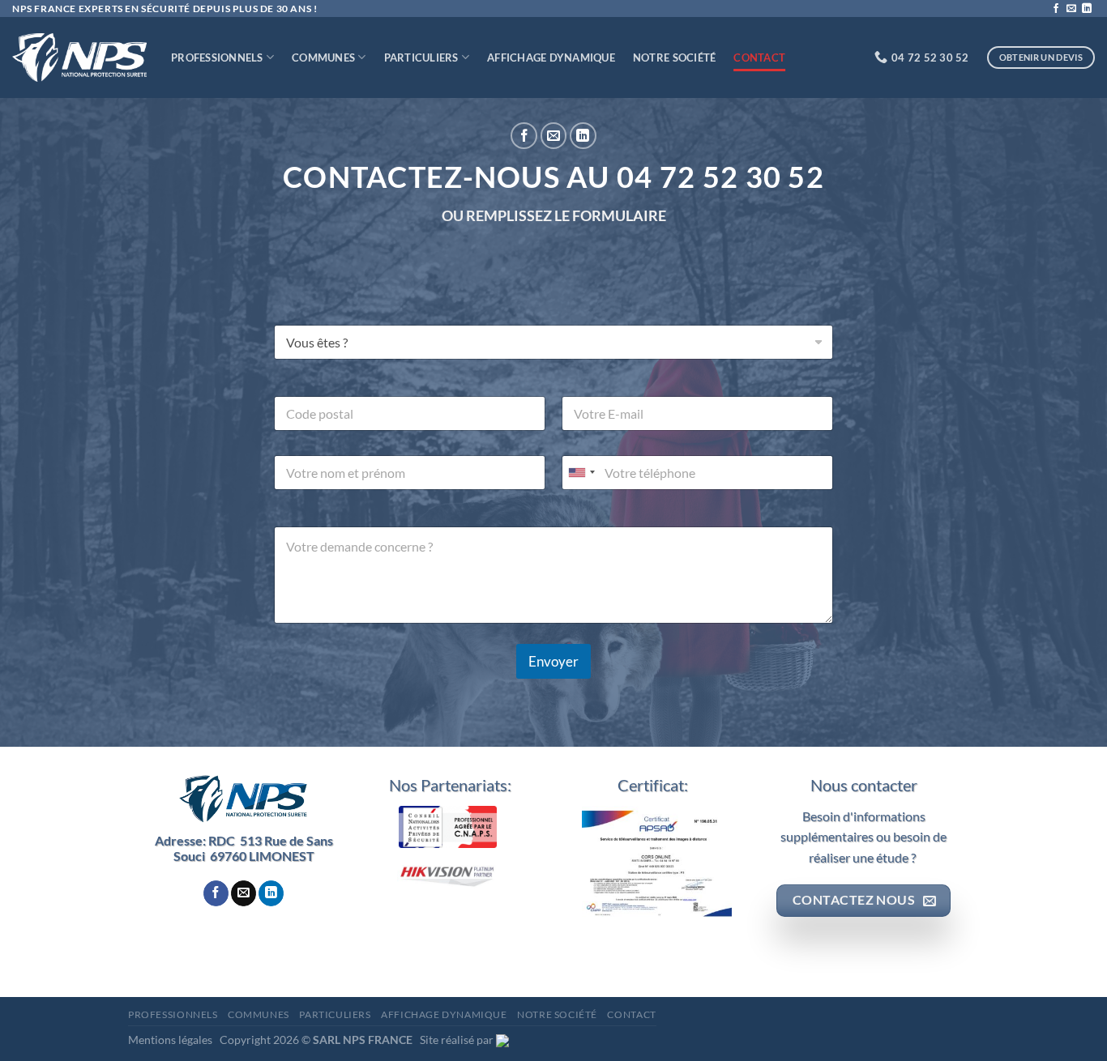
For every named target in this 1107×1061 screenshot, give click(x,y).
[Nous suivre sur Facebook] (1056, 9)
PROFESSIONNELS (217, 57)
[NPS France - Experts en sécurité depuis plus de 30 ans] (79, 57)
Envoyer (553, 661)
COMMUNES (323, 57)
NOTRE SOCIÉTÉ (674, 57)
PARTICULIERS (421, 57)
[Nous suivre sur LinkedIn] (1087, 9)
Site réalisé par (458, 1039)
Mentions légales (172, 1039)
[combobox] (581, 472)
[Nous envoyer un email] (1071, 9)
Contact (759, 57)
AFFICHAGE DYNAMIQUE (551, 57)
